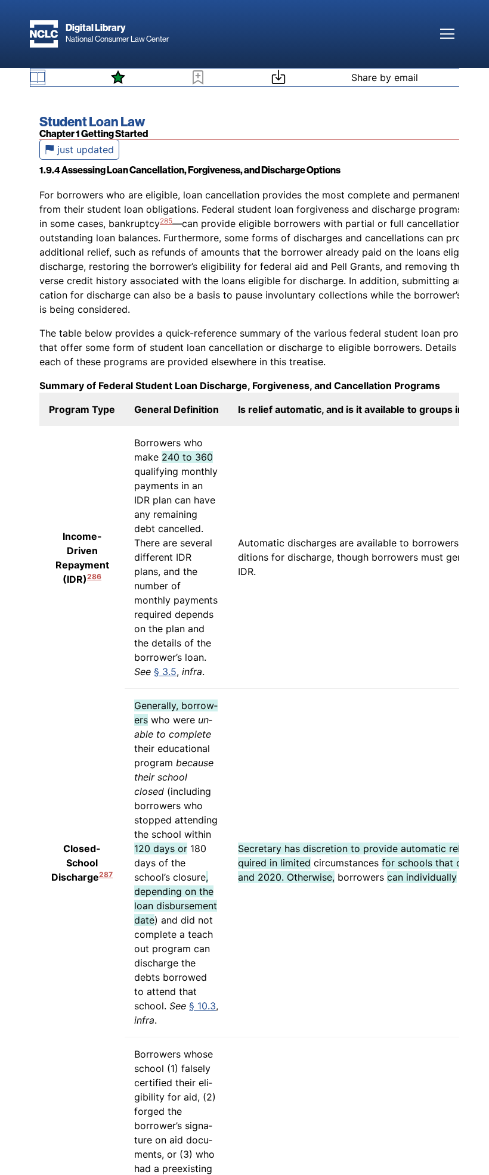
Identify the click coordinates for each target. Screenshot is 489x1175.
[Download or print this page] (278, 79)
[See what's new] (118, 77)
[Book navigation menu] (37, 77)
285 (166, 220)
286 (94, 576)
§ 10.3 (202, 1006)
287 (106, 874)
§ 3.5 (165, 671)
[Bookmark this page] (198, 79)
